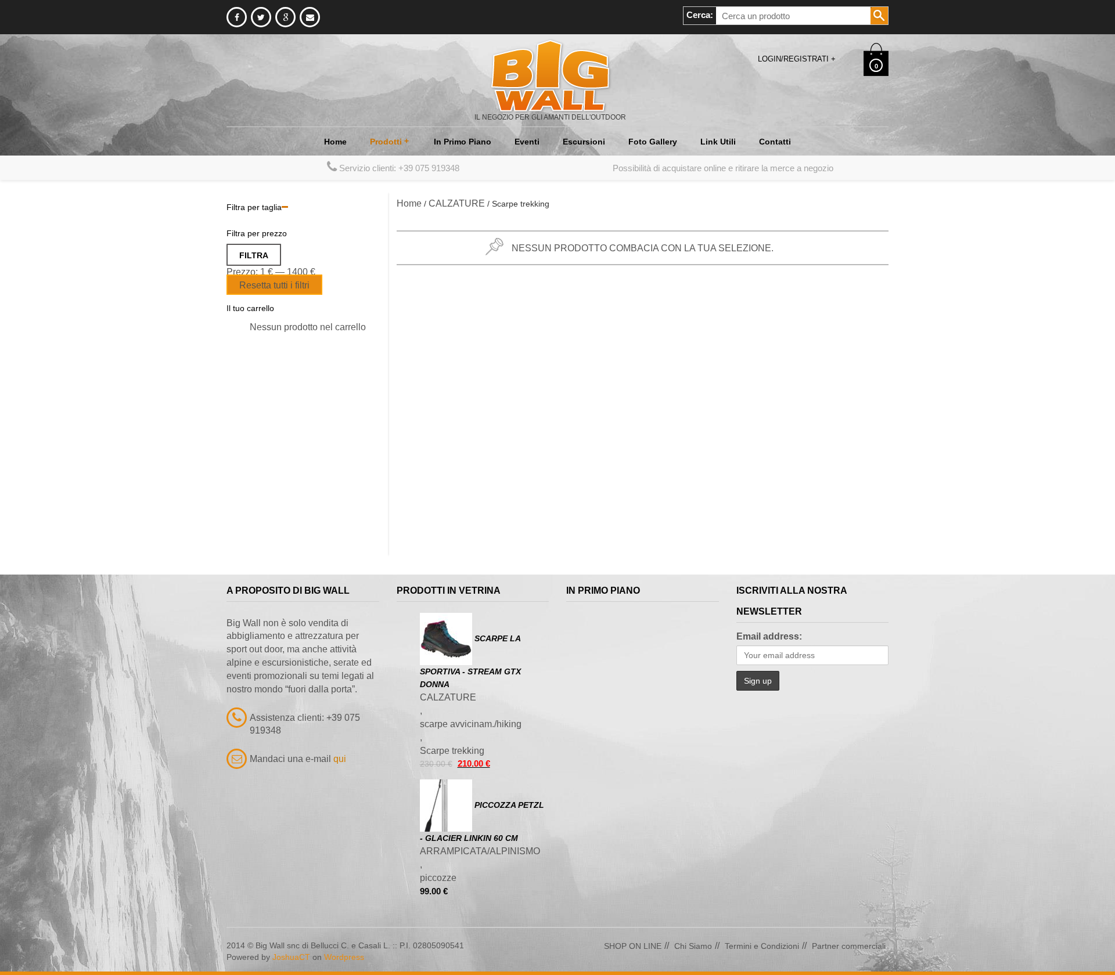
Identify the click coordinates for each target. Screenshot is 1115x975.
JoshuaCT (291, 957)
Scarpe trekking (452, 751)
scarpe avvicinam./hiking (470, 724)
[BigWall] (550, 74)
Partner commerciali (849, 946)
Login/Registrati (797, 59)
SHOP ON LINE (632, 946)
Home (409, 203)
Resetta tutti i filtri (274, 285)
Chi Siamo (693, 946)
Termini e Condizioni (762, 946)
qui (339, 759)
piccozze (438, 878)
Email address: (769, 636)
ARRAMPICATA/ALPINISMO (480, 851)
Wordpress (344, 957)
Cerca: (699, 15)
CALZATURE (457, 203)
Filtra (253, 255)
